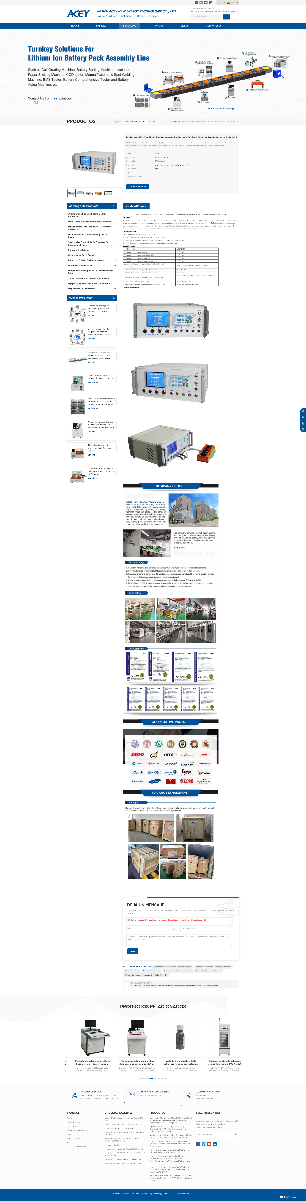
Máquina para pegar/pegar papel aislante (123, 1159)
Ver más (91, 316)
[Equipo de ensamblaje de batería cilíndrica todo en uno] (77, 383)
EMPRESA (101, 26)
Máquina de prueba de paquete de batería (124, 1149)
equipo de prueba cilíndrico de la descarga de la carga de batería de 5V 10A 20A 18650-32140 (101, 402)
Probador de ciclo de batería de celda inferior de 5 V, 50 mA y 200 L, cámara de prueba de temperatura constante (175, 1062)
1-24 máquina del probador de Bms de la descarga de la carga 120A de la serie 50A (87, 1062)
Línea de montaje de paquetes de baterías (89, 222)
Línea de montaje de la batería (119, 1129)
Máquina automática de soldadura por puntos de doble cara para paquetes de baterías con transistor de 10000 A (170, 1169)
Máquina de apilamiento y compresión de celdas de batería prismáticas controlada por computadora (170, 1144)
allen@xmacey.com (215, 12)
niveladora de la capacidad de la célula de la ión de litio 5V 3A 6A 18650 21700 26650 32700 (171, 1136)
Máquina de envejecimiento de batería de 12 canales (124, 1133)
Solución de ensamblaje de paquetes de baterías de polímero (88, 243)
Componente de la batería (81, 255)
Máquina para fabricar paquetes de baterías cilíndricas (146, 121)
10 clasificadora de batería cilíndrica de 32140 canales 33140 (99, 448)
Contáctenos (213, 26)
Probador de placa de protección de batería (213, 967)
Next (244, 1042)
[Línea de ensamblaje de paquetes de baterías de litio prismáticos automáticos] (77, 360)
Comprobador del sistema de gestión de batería (173, 967)
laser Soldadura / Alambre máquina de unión (87, 236)
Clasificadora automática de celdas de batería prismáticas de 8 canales (101, 471)
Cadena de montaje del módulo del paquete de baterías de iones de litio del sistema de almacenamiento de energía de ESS (100, 309)
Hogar (75, 26)
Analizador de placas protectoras (208, 971)
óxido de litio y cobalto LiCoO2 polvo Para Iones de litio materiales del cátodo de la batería (131, 1062)
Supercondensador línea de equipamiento (89, 278)
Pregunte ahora (136, 187)
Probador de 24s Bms (151, 971)
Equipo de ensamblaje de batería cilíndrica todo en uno (101, 377)
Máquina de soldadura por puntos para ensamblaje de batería (122, 1140)
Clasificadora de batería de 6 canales (121, 1124)
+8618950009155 (202, 8)
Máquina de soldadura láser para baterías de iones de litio (125, 1154)
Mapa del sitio (73, 1139)
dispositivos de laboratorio (82, 289)
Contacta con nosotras (77, 1130)
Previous (62, 1042)
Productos (129, 26)
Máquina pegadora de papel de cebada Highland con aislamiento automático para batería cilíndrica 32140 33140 (101, 425)
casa (69, 1118)
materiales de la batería (80, 266)
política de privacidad (76, 1147)
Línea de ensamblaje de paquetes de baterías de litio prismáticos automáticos (100, 355)
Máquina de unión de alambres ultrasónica (124, 1163)
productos (71, 1126)
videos (185, 26)
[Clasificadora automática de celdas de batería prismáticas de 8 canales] (77, 476)
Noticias (158, 26)
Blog (69, 1134)
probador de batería (78, 250)
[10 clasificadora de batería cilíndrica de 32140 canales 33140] (77, 453)
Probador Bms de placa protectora (177, 971)
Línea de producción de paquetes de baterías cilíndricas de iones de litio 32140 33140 (99, 332)
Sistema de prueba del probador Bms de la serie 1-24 (146, 975)
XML (69, 1143)
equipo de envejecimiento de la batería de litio (124, 1119)
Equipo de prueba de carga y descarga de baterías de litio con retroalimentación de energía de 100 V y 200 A (169, 1129)
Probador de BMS (170, 121)
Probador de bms (132, 971)
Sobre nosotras (73, 1122)
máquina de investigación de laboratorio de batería (90, 272)
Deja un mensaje (291, 1197)
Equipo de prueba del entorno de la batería (90, 284)
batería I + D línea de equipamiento (86, 260)
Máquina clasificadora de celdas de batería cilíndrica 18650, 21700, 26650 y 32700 (169, 1151)
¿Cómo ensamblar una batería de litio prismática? (87, 215)
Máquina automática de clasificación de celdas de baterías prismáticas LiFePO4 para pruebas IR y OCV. (171, 1178)
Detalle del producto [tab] (136, 206)
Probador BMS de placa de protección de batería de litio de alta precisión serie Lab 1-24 (171, 920)
